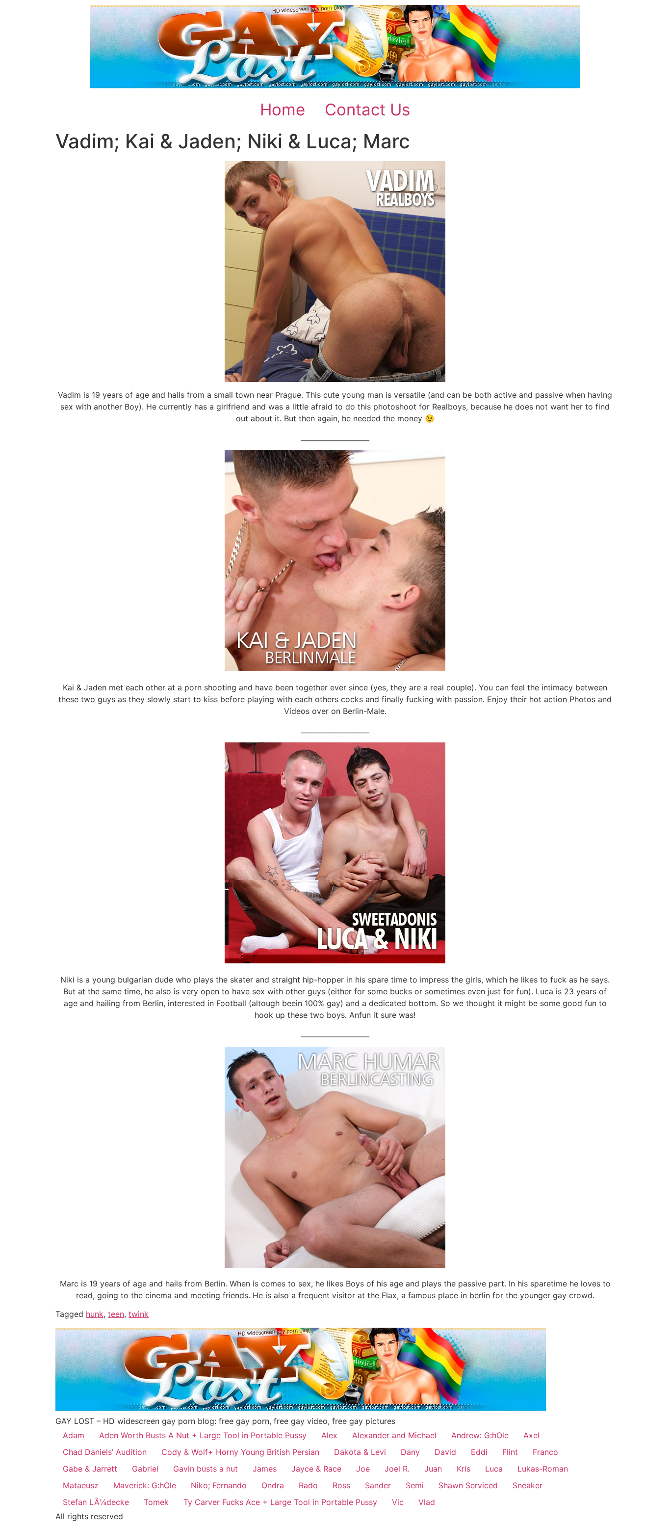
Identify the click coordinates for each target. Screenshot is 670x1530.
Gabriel (145, 1469)
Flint (510, 1452)
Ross (341, 1485)
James (265, 1469)
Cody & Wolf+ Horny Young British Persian (240, 1452)
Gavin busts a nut (205, 1469)
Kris (463, 1469)
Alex (329, 1435)
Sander (378, 1485)
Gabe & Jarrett (90, 1469)
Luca (494, 1469)
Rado (308, 1485)
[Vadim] (335, 271)
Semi (415, 1485)
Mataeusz (81, 1485)
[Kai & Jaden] (335, 668)
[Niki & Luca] (335, 960)
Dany (410, 1452)
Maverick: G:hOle (144, 1485)
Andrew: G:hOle (480, 1435)
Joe (363, 1469)
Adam (73, 1435)
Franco (545, 1452)
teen (116, 1314)
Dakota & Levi (360, 1452)
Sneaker (527, 1485)
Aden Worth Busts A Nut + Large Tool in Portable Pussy (203, 1435)
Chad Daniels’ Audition (105, 1452)
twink (139, 1314)
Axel (531, 1435)
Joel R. (397, 1469)
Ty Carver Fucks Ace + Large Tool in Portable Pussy (280, 1502)
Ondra (272, 1485)
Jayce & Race (316, 1469)
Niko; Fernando (219, 1485)
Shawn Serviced (468, 1485)
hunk (94, 1314)
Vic (398, 1502)
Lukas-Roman (542, 1469)
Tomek (156, 1502)
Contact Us (367, 109)
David (445, 1452)
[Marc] (335, 1265)
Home (282, 109)
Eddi (479, 1452)
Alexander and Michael (394, 1435)
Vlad (426, 1502)
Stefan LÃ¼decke (96, 1502)
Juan (433, 1469)
